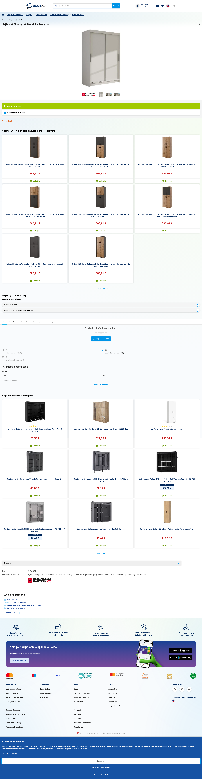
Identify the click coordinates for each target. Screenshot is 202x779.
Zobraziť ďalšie (99, 289)
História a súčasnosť (82, 697)
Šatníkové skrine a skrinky (59, 15)
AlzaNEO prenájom (115, 693)
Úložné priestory (41, 15)
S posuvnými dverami (18, 603)
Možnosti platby (12, 693)
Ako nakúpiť (44, 697)
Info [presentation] (4, 322)
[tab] (4, 322)
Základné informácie (82, 693)
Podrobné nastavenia (101, 768)
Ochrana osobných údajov (116, 733)
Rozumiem (101, 761)
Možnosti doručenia (13, 689)
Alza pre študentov (115, 706)
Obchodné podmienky (14, 710)
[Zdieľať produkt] (198, 24)
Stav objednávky (46, 689)
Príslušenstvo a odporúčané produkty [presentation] (39, 322)
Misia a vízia (78, 702)
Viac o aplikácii (17, 660)
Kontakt (76, 689)
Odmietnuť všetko (101, 774)
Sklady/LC (77, 719)
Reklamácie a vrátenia (14, 697)
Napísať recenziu (102, 339)
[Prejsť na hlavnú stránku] (36, 6)
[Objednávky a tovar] (157, 5)
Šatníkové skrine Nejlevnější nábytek (18, 310)
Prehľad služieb (12, 719)
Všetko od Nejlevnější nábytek (12, 20)
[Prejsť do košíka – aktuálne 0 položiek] (174, 5)
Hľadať (116, 6)
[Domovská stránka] (3, 14)
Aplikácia (77, 714)
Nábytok (29, 15)
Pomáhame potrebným (82, 723)
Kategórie (7, 563)
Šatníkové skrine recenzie (16, 608)
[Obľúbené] (162, 5)
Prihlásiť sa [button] (144, 7)
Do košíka (36, 181)
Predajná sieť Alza (13, 702)
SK (176, 700)
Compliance (78, 727)
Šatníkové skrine (78, 15)
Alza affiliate (112, 702)
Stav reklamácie (46, 693)
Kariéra (76, 706)
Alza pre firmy (113, 689)
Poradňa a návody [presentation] (16, 322)
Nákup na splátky (12, 706)
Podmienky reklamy (13, 723)
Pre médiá (78, 710)
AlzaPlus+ (111, 697)
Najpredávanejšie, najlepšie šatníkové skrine (24, 605)
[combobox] (82, 5)
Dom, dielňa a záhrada (15, 15)
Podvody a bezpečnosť (14, 727)
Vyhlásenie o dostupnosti (15, 714)
